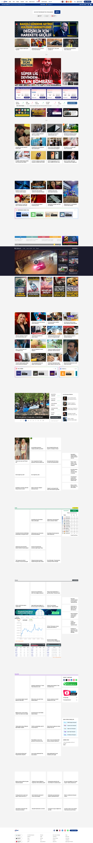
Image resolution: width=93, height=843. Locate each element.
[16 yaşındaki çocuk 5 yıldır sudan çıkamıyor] (45, 85)
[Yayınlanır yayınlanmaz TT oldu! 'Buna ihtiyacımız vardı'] (38, 680)
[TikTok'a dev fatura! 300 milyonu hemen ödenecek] (38, 316)
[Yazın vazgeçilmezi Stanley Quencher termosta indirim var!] (38, 455)
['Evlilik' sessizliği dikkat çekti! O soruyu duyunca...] (38, 720)
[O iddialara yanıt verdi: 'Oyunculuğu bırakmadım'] (54, 185)
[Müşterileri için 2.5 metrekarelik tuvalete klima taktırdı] (70, 192)
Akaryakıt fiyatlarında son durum (38, 808)
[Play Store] (18, 835)
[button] (72, 1)
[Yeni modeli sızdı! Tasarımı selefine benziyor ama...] (54, 128)
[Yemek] (65, 2)
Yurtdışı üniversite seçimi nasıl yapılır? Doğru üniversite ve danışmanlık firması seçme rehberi (22, 796)
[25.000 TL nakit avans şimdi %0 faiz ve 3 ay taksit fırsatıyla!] (28, 85)
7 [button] (35, 420)
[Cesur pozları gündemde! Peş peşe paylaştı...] (38, 748)
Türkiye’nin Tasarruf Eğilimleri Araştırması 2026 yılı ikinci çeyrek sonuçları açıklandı (38, 782)
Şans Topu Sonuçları (71, 731)
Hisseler (54, 839)
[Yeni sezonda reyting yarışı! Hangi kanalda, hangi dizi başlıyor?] (22, 741)
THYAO (48, 649)
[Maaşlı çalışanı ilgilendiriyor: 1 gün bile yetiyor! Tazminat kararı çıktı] (53, 586)
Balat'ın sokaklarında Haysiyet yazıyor (70, 795)
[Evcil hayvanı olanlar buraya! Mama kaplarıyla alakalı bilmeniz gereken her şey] (70, 316)
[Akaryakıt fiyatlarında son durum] (38, 803)
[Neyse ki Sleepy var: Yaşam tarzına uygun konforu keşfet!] (37, 85)
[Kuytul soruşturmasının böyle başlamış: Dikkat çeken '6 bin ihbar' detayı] (51, 85)
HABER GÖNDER (83, 4)
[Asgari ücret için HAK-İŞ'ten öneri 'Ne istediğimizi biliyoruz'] (38, 586)
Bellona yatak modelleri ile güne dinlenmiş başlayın (22, 782)
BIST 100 (19, 619)
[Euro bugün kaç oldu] (38, 469)
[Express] (67, 2)
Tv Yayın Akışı (65, 697)
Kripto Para (54, 841)
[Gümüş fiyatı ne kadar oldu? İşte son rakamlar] (54, 198)
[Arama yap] (75, 1)
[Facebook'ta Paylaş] (69, 745)
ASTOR (48, 654)
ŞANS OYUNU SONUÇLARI (68, 719)
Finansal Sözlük (55, 838)
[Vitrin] (62, 2)
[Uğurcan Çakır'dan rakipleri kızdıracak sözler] (38, 482)
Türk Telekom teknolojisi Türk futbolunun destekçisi (21, 809)
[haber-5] (72, 286)
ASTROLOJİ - (57, 111)
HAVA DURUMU (42, 4)
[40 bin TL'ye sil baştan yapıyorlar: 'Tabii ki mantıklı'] (41, 85)
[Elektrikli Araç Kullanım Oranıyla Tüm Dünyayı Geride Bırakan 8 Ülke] (70, 128)
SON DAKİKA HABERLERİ (6, 4)
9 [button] (40, 420)
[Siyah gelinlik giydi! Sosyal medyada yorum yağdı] (53, 748)
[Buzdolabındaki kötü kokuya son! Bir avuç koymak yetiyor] (53, 455)
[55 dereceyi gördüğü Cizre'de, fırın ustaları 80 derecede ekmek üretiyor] (58, 85)
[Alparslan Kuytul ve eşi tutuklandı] (48, 85)
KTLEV (48, 655)
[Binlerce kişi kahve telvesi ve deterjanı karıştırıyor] (70, 330)
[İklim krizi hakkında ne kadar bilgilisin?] (38, 343)
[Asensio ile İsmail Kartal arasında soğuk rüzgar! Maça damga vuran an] (34, 85)
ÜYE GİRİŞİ (80, 1)
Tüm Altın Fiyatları (54, 417)
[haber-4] (59, 286)
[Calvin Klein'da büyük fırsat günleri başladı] (38, 330)
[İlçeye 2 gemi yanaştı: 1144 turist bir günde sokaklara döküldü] (66, 463)
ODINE (32, 650)
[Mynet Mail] (90, 4)
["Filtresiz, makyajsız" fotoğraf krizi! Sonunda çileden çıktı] (22, 323)
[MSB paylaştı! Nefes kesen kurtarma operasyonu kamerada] (55, 85)
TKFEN (32, 655)
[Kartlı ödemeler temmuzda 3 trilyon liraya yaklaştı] (38, 789)
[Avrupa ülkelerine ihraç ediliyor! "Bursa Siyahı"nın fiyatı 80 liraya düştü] (38, 71)
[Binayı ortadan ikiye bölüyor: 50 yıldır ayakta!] (66, 486)
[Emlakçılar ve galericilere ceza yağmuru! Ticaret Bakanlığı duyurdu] (66, 630)
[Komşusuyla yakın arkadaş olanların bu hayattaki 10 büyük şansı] (38, 185)
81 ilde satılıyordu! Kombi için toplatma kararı (74, 623)
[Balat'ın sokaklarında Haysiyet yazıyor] (70, 789)
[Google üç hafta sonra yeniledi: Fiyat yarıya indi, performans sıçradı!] (70, 803)
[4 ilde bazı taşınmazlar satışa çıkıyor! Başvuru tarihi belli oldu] (54, 357)
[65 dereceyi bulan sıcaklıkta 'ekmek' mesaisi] (54, 316)
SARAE (16, 655)
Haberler (28, 836)
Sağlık (41, 836)
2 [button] (23, 420)
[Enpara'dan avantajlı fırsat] (38, 85)
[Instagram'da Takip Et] (69, 680)
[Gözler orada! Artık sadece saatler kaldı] (22, 593)
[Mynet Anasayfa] (5, 1)
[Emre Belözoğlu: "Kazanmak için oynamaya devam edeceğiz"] (53, 548)
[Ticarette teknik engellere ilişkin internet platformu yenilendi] (22, 357)
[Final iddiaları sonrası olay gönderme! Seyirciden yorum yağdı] (38, 734)
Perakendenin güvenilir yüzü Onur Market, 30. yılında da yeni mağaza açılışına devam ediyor (54, 782)
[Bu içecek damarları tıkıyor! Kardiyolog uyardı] (38, 198)
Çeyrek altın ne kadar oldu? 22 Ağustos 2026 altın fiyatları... (74, 608)
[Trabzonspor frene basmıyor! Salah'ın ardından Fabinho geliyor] (17, 85)
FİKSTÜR (74, 510)
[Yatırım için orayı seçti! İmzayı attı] (22, 449)
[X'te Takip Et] (57, 830)
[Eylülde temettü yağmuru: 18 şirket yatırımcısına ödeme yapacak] (31, 85)
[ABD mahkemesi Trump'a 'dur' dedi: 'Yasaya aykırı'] (24, 85)
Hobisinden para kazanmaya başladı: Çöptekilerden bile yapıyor (53, 796)
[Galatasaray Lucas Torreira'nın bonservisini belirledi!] (38, 527)
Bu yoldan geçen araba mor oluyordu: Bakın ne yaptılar (74, 471)
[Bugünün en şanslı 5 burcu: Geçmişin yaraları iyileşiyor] (22, 185)
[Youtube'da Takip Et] (74, 680)
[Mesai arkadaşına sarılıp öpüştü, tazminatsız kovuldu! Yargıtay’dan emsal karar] (66, 615)
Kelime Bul (67, 836)
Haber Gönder (74, 830)
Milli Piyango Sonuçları (71, 722)
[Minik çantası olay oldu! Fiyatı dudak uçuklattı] (38, 693)
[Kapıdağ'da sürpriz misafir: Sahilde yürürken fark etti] (66, 456)
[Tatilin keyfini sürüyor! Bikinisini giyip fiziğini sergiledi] (22, 720)
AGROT (32, 649)
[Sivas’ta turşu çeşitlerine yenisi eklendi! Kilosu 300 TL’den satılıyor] (32, 85)
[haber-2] (34, 286)
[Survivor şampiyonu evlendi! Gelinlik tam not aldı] (53, 693)
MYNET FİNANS (21, 105)
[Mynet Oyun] (22, 112)
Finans (28, 838)
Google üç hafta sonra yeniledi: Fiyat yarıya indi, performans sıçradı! (70, 810)
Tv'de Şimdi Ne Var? (67, 700)
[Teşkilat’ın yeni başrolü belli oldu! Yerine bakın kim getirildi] (53, 476)
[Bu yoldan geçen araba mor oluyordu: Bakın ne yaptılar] (66, 471)
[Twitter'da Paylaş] (72, 745)
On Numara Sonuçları (71, 734)
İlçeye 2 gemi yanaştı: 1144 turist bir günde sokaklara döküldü (74, 464)
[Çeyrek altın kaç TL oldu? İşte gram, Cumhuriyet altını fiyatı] (22, 198)
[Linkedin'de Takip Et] (71, 680)
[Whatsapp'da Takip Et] (76, 680)
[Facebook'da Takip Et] (64, 680)
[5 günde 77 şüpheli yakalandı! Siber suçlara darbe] (38, 128)
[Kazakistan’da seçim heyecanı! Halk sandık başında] (38, 142)
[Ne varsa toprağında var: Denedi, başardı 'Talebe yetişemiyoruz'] (70, 776)
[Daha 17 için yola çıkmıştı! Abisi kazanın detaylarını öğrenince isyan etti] (53, 734)
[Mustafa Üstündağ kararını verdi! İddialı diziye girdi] (70, 350)
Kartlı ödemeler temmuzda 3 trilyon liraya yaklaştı (37, 795)
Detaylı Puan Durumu (74, 535)
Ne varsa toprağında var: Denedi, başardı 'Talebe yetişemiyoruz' (70, 782)
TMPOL (16, 654)
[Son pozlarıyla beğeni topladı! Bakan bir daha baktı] (22, 687)
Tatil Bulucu (67, 839)
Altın (42, 617)
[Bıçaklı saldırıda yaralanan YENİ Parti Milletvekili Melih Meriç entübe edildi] (49, 85)
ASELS (48, 650)
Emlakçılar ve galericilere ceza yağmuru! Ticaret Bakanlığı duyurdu (74, 631)
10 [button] (43, 420)
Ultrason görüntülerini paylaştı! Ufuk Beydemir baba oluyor (18, 4)
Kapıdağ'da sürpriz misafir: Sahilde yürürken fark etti (74, 456)
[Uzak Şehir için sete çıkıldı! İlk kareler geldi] (22, 135)
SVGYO (32, 652)
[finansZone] (70, 240)
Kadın (28, 841)
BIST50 (22, 617)
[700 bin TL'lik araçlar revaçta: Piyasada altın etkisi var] (40, 85)
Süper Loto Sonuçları (71, 728)
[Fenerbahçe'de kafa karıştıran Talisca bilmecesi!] (53, 527)
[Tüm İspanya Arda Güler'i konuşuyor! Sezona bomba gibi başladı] (22, 554)
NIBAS (16, 650)
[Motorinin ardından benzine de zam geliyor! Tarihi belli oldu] (66, 600)
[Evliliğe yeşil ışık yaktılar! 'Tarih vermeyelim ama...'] (53, 680)
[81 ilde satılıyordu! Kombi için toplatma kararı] (66, 623)
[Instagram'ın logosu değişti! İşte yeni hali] (54, 803)
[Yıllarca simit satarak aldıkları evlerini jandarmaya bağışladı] (54, 142)
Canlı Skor (76, 507)
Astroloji (41, 838)
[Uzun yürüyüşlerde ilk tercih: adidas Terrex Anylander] (38, 357)
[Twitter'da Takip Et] (66, 680)
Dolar (32, 617)
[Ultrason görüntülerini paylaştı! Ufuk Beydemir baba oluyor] (23, 85)
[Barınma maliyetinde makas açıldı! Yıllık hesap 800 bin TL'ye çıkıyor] (35, 85)
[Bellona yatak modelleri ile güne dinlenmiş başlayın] (22, 776)
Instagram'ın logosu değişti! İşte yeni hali (54, 809)
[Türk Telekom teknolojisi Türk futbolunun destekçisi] (22, 803)
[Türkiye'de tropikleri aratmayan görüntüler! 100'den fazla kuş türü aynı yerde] (54, 343)
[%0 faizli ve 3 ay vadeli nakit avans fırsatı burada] (70, 142)
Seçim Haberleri (42, 841)
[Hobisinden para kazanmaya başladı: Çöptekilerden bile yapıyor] (54, 789)
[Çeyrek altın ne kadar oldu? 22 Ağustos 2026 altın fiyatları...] (66, 608)
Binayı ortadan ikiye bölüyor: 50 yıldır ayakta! (74, 486)
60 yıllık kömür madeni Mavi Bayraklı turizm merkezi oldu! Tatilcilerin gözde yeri (74, 479)
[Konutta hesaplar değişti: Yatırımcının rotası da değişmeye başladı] (53, 634)
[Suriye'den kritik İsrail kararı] (15, 85)
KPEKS (16, 649)
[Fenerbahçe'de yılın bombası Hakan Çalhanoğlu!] (21, 85)
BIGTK (16, 652)
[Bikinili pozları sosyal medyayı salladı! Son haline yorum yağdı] (22, 707)
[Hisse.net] (38, 112)
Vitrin (41, 839)
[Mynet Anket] (69, 2)
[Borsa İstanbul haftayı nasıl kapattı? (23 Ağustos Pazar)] (53, 442)
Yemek (28, 839)
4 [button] (28, 420)
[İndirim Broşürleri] (71, 2)
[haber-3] (46, 286)
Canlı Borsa (76, 580)
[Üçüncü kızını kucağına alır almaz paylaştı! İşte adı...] (53, 714)
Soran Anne (67, 838)
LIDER (32, 654)
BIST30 (27, 617)
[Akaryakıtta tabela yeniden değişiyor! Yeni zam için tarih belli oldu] (29, 85)
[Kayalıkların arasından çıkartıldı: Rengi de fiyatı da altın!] (22, 482)
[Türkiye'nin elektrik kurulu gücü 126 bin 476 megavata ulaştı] (54, 330)
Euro (37, 617)
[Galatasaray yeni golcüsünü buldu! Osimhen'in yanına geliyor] (43, 85)
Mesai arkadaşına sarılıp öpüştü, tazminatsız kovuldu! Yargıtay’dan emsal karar (74, 616)
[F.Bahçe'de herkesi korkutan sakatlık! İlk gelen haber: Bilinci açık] (38, 554)
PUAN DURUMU (66, 510)
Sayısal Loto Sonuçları (71, 725)
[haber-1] (21, 286)
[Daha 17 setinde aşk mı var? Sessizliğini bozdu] (22, 343)
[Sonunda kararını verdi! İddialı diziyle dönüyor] (38, 707)
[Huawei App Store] (18, 841)
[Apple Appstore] (18, 838)
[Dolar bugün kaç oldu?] (22, 469)
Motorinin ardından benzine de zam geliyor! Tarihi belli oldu (74, 600)
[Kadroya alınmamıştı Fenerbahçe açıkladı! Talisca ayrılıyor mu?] (57, 85)
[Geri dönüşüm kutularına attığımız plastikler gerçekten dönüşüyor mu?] (38, 442)
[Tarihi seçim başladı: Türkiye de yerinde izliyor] (18, 85)
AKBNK (48, 652)
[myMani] (38, 1)
